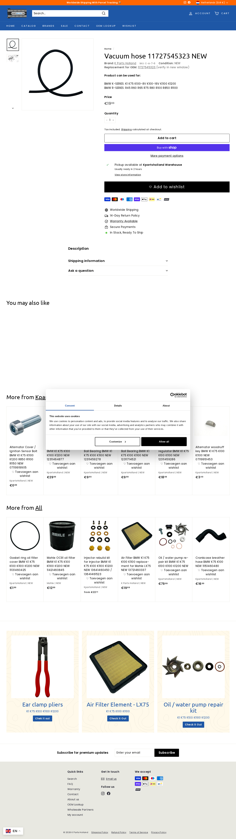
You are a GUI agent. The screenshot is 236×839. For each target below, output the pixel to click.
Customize (115, 441)
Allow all (164, 441)
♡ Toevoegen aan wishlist (25, 363)
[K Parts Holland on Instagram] (103, 793)
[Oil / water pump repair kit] (193, 667)
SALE (64, 25)
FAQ (70, 784)
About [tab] (166, 405)
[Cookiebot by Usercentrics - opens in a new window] (173, 395)
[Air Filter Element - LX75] (118, 667)
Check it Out (117, 718)
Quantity (111, 113)
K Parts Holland (125, 63)
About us (73, 799)
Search (72, 779)
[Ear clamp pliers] (42, 667)
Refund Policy (118, 832)
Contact (82, 25)
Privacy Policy (158, 832)
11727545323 (147, 67)
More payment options (167, 156)
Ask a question (81, 270)
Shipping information (86, 261)
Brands (49, 25)
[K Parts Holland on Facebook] (108, 793)
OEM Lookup (106, 25)
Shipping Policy (99, 832)
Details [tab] (118, 405)
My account (75, 815)
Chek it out (42, 718)
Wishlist (129, 25)
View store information (128, 174)
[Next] (12, 107)
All (38, 507)
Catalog (28, 25)
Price (108, 97)
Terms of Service (138, 832)
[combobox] (70, 13)
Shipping (126, 129)
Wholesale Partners (80, 810)
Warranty (73, 789)
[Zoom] (57, 74)
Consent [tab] (70, 405)
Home (10, 25)
